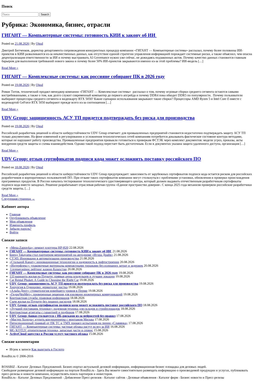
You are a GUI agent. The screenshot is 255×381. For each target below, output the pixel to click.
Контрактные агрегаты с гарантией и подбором (42, 312)
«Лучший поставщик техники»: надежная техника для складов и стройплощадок (65, 308)
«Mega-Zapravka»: (22, 247)
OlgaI (39, 43)
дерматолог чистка (55, 287)
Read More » (10, 68)
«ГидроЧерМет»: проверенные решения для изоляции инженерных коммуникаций (66, 294)
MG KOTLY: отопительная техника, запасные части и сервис (51, 330)
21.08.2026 (22, 43)
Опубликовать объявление (28, 218)
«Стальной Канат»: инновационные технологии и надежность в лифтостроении (64, 262)
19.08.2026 (22, 85)
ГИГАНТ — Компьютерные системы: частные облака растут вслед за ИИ (60, 326)
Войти (14, 232)
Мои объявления (21, 221)
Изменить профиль (22, 225)
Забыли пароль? (20, 228)
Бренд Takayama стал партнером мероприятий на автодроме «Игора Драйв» (61, 255)
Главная (15, 214)
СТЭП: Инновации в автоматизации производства (44, 258)
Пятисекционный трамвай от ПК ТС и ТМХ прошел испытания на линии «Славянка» (69, 323)
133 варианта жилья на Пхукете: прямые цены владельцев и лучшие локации (62, 276)
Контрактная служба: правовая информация (39, 298)
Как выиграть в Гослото (47, 349)
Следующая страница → (18, 198)
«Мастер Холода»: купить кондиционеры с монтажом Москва (52, 319)
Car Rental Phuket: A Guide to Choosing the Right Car (44, 280)
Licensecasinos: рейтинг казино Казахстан (38, 269)
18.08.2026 (22, 167)
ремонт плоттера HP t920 (51, 247)
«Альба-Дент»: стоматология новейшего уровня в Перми (48, 290)
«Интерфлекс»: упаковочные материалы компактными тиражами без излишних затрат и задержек (76, 265)
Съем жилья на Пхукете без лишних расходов (41, 301)
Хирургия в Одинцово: (26, 287)
